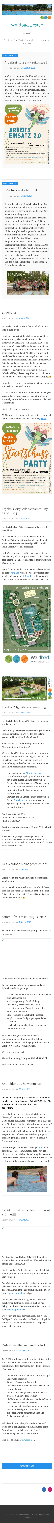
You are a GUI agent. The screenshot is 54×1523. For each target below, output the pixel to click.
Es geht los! (9, 312)
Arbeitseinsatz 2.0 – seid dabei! (26, 62)
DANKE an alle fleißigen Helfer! (23, 1345)
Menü (28, 33)
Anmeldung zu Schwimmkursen (23, 1084)
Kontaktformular (16, 1293)
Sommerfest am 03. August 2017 (24, 917)
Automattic (26, 1517)
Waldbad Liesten (27, 25)
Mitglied (15, 573)
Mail (41, 1147)
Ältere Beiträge (27, 1466)
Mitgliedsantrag (34, 773)
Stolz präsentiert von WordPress (18, 1514)
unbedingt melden (15, 1310)
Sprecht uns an (21, 800)
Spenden (29, 576)
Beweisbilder (28, 1440)
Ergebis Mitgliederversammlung (24, 707)
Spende (42, 418)
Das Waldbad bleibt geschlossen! (24, 864)
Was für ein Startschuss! (21, 190)
